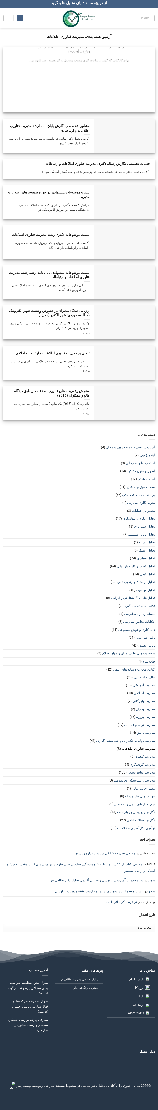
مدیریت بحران (145, 709)
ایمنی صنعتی (146, 479)
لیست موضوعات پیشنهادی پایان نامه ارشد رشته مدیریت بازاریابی (99, 891)
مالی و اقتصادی (144, 677)
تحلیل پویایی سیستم (141, 534)
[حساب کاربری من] (20, 18)
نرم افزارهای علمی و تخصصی (134, 804)
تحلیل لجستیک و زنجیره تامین (135, 582)
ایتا (141, 996)
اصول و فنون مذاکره (141, 471)
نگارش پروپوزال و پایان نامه (136, 812)
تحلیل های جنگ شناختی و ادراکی (133, 598)
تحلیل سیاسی (146, 558)
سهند (151, 880)
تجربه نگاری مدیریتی (141, 503)
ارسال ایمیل (136, 1005)
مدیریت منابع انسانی (141, 772)
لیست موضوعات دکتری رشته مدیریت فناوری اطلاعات (51, 235)
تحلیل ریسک (146, 550)
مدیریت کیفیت (145, 756)
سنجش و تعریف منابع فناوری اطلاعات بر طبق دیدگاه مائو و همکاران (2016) (52, 393)
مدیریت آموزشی (143, 685)
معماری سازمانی (143, 788)
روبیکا (139, 988)
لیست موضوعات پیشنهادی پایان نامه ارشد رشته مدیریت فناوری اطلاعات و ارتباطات (49, 275)
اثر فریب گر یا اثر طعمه (122, 902)
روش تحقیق (146, 646)
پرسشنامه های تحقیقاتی (138, 495)
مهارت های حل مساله (140, 796)
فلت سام (148, 661)
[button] (146, 18)
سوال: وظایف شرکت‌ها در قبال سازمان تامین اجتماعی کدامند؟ (29, 1006)
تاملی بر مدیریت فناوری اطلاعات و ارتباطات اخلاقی (52, 353)
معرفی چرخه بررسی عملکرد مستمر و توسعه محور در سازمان (28, 1025)
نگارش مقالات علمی (141, 820)
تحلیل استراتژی (144, 526)
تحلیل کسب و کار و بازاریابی (136, 566)
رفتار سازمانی (145, 637)
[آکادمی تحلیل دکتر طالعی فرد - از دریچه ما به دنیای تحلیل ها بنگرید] (79, 18)
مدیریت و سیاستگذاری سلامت (134, 780)
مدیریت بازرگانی (143, 701)
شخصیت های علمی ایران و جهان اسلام (128, 653)
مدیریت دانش (146, 733)
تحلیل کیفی (147, 574)
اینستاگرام (136, 979)
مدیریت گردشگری (142, 765)
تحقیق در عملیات (143, 511)
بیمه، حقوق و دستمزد (140, 487)
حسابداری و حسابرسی (139, 614)
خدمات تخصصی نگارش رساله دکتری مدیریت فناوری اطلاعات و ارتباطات (97, 164)
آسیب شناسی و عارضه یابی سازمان (130, 447)
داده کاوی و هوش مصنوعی (136, 630)
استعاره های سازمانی (140, 463)
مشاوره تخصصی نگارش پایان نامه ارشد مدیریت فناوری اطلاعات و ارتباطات (50, 128)
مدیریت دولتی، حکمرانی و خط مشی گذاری (125, 741)
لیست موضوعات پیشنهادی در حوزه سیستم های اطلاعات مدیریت (49, 194)
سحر (151, 891)
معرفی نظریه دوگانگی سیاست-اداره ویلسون (104, 853)
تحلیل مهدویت (145, 590)
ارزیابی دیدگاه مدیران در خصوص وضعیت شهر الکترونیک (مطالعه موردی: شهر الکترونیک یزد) (49, 313)
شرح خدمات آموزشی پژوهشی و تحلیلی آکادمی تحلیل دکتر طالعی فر (96, 880)
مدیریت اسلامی (144, 693)
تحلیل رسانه (147, 542)
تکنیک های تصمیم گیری (139, 606)
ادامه (79, 68)
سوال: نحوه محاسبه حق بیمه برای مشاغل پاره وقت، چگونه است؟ (79, 48)
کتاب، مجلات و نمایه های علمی (134, 669)
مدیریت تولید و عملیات (139, 725)
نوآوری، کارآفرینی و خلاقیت (136, 828)
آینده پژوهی (147, 455)
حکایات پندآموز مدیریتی (139, 622)
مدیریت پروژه (145, 717)
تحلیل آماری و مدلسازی (139, 518)
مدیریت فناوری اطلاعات (138, 749)
